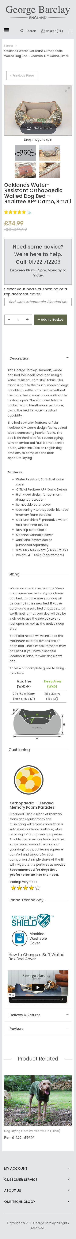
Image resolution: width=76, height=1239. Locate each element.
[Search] (70, 31)
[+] (27, 320)
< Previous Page (22, 75)
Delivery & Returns (25, 1015)
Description (19, 358)
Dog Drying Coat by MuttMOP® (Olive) (32, 1131)
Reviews (16, 1028)
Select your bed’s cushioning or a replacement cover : (35, 292)
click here (17, 673)
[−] (9, 320)
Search (31, 31)
